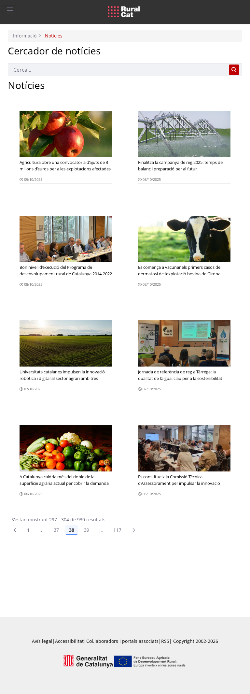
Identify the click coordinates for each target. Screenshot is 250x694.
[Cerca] (234, 70)
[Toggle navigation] (10, 10)
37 (56, 530)
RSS (165, 641)
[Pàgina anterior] (15, 530)
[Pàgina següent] (134, 530)
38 (71, 530)
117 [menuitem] (117, 530)
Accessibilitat (69, 641)
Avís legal (42, 641)
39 (87, 530)
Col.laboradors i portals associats (122, 641)
